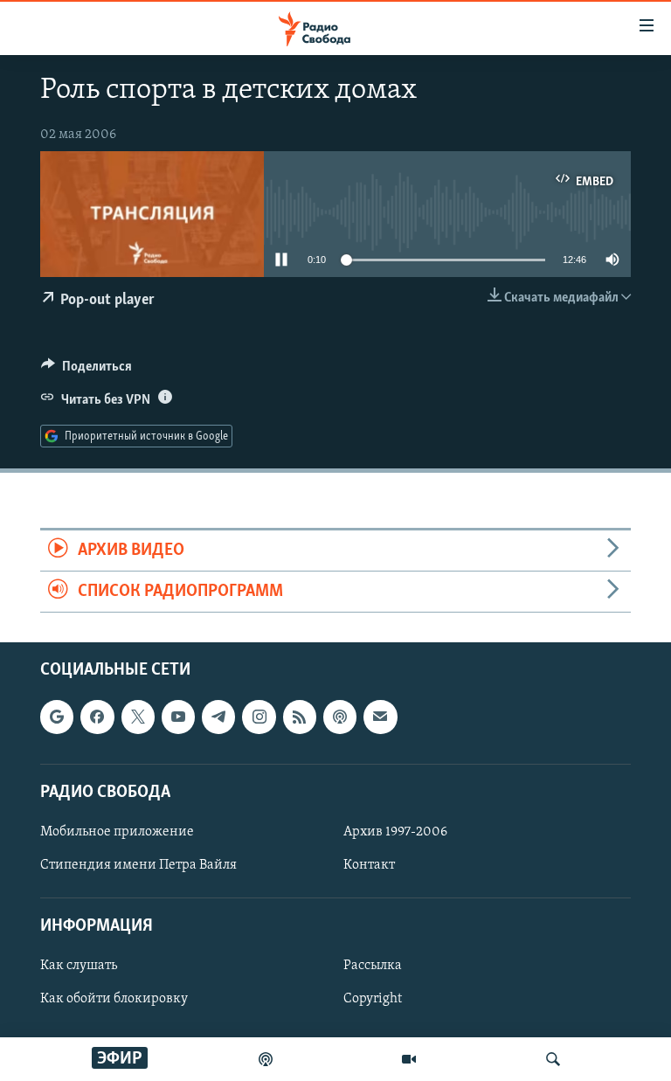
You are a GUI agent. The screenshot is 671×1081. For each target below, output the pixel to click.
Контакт (369, 865)
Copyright (372, 1000)
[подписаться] (380, 717)
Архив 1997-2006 (395, 832)
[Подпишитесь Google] (56, 717)
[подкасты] (265, 1059)
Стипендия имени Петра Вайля (138, 865)
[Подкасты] (339, 717)
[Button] (86, 370)
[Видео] (409, 1059)
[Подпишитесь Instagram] (258, 717)
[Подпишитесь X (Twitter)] (138, 717)
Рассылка (372, 967)
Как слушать (78, 967)
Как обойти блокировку (114, 1000)
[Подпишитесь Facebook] (97, 717)
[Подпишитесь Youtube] (178, 717)
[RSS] (299, 717)
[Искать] (553, 1059)
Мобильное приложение (117, 832)
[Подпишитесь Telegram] (218, 717)
